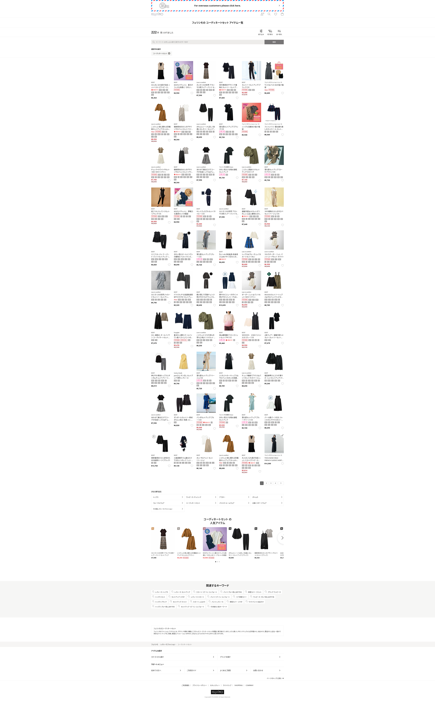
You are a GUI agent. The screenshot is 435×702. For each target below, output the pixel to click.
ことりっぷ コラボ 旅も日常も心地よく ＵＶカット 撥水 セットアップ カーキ (206, 337)
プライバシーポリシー (199, 685)
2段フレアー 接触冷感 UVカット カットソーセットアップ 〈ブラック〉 (274, 337)
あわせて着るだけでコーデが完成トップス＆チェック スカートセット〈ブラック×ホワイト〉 (160, 421)
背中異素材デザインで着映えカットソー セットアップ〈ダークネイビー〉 (228, 87)
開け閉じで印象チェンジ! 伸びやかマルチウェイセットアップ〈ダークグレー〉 (206, 296)
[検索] (269, 14)
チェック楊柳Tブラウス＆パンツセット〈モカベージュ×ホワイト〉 (251, 377)
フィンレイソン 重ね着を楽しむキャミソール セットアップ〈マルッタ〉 (274, 129)
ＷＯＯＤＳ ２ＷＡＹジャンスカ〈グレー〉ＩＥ (251, 336)
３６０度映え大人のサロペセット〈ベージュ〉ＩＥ (274, 212)
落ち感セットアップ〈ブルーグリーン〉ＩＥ (251, 418)
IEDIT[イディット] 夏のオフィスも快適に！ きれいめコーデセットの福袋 (183, 87)
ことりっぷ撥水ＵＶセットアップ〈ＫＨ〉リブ (251, 170)
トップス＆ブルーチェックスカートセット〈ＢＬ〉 (251, 255)
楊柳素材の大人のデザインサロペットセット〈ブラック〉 (183, 171)
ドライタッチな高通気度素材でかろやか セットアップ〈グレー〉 (183, 296)
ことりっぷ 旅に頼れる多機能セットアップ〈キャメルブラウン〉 (160, 129)
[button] (215, 561)
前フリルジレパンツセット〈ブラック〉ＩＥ (160, 212)
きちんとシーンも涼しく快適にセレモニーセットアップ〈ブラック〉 (206, 129)
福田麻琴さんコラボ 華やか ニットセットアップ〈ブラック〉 (274, 377)
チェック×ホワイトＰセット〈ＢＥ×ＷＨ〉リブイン (160, 170)
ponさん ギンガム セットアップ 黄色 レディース (183, 376)
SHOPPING (238, 685)
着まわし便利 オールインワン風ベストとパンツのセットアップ (183, 337)
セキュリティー (215, 685)
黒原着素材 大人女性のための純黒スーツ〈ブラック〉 (160, 459)
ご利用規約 (185, 685)
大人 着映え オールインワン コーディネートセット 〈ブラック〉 (160, 337)
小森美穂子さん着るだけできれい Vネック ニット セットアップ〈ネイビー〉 (183, 460)
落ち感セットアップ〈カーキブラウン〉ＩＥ (273, 170)
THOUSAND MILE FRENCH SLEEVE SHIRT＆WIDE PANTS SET (274, 460)
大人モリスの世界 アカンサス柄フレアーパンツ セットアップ (206, 87)
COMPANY (249, 685)
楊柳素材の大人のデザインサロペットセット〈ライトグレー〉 (183, 129)
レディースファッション (168, 644)
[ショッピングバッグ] (282, 14)
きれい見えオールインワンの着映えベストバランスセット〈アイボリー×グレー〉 (183, 256)
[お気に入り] (275, 14)
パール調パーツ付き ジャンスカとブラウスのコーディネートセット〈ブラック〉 (274, 419)
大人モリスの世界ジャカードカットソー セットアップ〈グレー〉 (160, 296)
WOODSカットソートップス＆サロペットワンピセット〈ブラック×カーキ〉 (274, 296)
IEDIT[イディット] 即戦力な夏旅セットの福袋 (183, 212)
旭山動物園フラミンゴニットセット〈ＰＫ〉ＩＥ (228, 336)
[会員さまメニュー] (262, 14)
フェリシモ (154, 644)
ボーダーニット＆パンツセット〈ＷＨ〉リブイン (251, 295)
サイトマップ (227, 685)
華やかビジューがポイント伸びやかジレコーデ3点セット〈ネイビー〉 (228, 296)
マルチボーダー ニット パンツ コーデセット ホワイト (274, 255)
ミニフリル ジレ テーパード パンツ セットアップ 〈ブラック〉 (160, 256)
